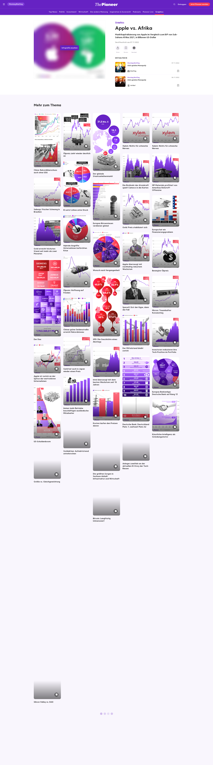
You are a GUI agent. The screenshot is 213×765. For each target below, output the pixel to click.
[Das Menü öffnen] (4, 4)
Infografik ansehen (70, 48)
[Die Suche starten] (174, 4)
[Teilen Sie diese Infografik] (117, 48)
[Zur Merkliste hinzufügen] (125, 48)
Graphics (119, 22)
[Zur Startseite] (106, 4)
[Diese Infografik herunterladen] (134, 48)
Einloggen (182, 4)
